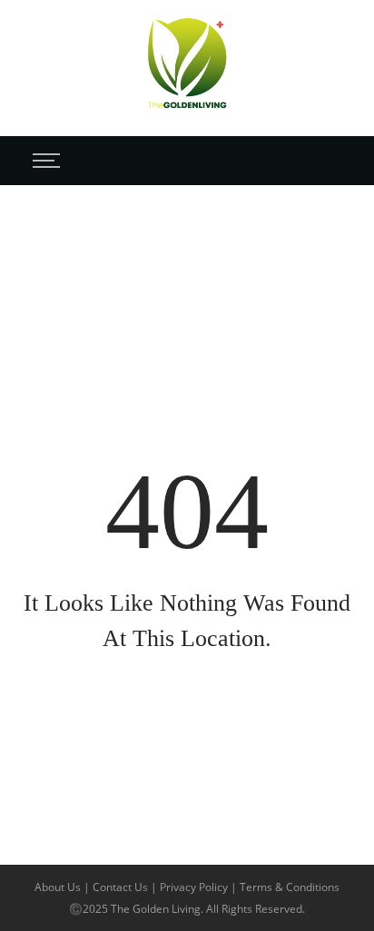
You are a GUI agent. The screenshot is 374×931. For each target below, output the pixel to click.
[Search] (336, 160)
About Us (59, 887)
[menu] (43, 161)
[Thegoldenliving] (187, 66)
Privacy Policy (195, 887)
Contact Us (122, 887)
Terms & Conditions (290, 887)
